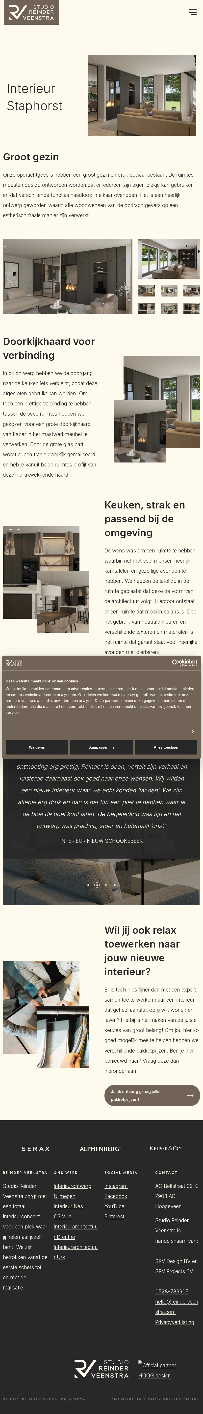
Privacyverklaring (174, 1322)
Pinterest (114, 1216)
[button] (31, 12)
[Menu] (192, 12)
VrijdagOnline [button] (181, 1399)
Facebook (115, 1196)
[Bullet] (88, 885)
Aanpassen (98, 747)
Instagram (116, 1186)
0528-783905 (171, 1291)
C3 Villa (63, 1216)
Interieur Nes (68, 1206)
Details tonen (176, 731)
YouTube (114, 1206)
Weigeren (37, 747)
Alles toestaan (166, 747)
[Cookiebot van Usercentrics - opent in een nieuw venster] (175, 663)
